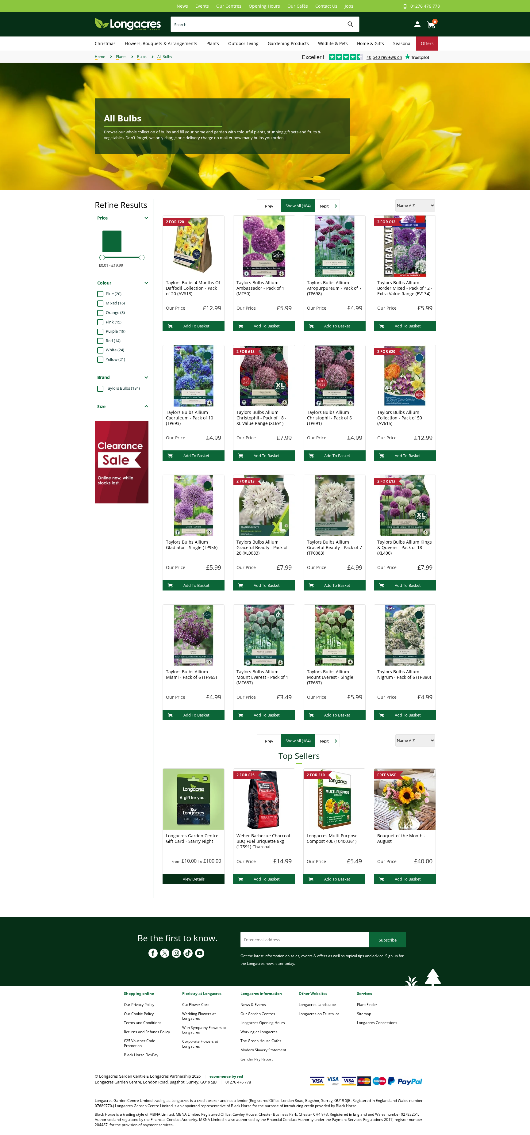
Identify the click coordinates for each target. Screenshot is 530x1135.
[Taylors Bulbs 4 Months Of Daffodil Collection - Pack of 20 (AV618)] (193, 245)
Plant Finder (367, 1004)
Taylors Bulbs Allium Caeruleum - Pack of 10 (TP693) (189, 417)
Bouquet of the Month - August (401, 838)
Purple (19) (115, 331)
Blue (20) (113, 293)
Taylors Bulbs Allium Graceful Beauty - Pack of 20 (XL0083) (262, 547)
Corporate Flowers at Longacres (200, 1044)
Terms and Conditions (142, 1022)
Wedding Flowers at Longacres (199, 1016)
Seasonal (402, 43)
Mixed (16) (115, 303)
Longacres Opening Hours (262, 1022)
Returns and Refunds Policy (147, 1031)
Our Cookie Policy (139, 1013)
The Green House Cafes (260, 1040)
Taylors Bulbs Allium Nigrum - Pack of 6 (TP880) (404, 674)
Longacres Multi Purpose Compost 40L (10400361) (332, 838)
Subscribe (388, 940)
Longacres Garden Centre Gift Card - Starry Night (192, 838)
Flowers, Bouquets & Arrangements (161, 43)
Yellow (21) (115, 359)
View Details (194, 879)
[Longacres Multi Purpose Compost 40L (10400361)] (334, 798)
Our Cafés (297, 6)
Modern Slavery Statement (263, 1050)
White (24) (115, 350)
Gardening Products (288, 43)
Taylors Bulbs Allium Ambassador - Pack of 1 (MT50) (260, 288)
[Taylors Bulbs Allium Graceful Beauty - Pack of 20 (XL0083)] (264, 505)
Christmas (105, 43)
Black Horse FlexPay (141, 1054)
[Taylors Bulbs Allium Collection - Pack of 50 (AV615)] (405, 375)
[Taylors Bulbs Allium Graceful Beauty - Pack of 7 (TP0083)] (334, 505)
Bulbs (142, 56)
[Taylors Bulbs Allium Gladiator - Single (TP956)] (193, 505)
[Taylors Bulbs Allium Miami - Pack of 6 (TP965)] (193, 634)
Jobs (349, 6)
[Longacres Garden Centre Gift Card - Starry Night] (193, 798)
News (182, 6)
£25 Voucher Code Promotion (139, 1043)
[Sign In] (416, 23)
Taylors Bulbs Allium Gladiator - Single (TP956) (191, 544)
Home (100, 56)
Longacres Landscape (317, 1004)
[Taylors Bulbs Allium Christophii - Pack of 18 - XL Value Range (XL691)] (264, 375)
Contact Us (326, 6)
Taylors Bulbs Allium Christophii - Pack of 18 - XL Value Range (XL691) (261, 417)
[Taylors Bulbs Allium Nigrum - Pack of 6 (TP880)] (405, 634)
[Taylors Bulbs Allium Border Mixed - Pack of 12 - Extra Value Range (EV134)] (405, 245)
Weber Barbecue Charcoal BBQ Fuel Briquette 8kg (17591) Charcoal (263, 841)
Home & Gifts (370, 43)
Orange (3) (115, 312)
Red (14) (113, 340)
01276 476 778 (425, 6)
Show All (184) (298, 205)
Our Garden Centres (257, 1013)
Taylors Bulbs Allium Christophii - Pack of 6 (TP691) (329, 417)
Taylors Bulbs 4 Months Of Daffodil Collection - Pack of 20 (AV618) (193, 288)
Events (202, 6)
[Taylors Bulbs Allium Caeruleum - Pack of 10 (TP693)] (193, 375)
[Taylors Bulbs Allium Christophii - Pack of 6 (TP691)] (334, 375)
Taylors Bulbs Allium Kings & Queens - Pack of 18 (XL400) (404, 547)
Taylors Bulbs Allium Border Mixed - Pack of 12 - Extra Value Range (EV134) (404, 288)
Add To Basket (196, 326)
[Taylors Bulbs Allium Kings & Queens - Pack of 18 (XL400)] (405, 505)
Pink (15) (113, 322)
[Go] (350, 24)
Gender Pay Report (256, 1059)
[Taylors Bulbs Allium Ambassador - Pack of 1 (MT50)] (264, 245)
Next (324, 206)
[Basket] (429, 22)
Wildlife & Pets (333, 43)
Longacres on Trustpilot (319, 1013)
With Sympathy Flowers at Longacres (204, 1030)
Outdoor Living (243, 43)
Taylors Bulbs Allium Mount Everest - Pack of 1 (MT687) (262, 677)
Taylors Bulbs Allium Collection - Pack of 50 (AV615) (399, 417)
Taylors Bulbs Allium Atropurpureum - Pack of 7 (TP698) (334, 288)
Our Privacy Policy (139, 1004)
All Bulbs (164, 56)
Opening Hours (264, 6)
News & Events (253, 1004)
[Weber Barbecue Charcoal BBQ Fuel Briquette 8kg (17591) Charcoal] (264, 798)
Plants (212, 43)
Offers (427, 43)
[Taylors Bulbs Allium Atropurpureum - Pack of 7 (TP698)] (334, 245)
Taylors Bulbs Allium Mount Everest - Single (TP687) (330, 677)
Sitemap (364, 1013)
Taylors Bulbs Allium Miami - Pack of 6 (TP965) (191, 674)
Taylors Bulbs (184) (123, 388)
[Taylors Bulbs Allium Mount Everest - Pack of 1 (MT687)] (264, 634)
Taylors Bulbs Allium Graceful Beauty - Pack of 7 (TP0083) (334, 547)
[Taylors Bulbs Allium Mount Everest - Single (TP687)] (334, 634)
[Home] (128, 23)
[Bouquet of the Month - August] (405, 798)
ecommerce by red (226, 1076)
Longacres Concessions (377, 1022)
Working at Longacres (259, 1031)
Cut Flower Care (195, 1004)
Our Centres (228, 6)
